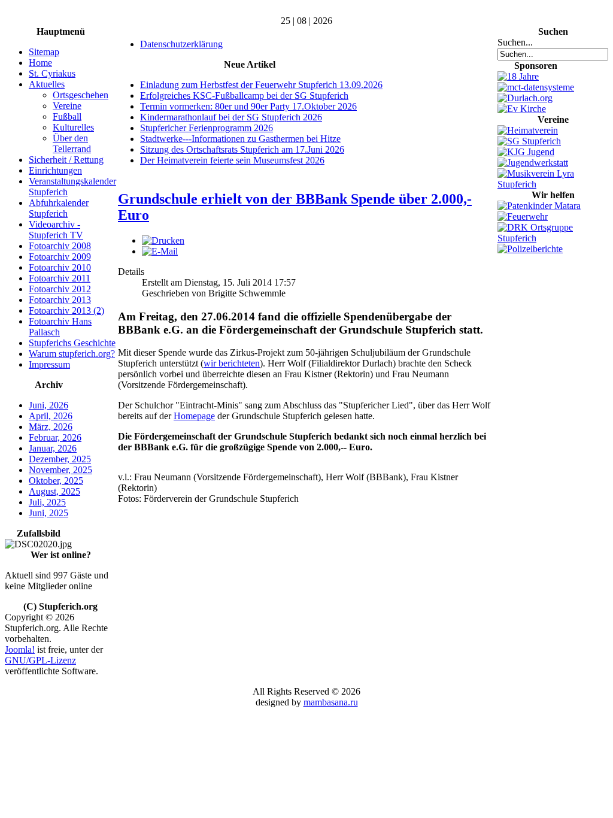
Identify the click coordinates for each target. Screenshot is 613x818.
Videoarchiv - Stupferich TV (56, 229)
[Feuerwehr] (522, 216)
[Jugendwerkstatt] (532, 162)
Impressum (49, 364)
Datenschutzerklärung (181, 44)
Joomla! (20, 649)
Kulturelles (73, 127)
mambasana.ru (331, 702)
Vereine (67, 106)
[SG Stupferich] (529, 141)
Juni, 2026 (48, 405)
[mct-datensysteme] (535, 87)
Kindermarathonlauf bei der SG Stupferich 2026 (231, 117)
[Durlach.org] (525, 98)
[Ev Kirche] (521, 109)
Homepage (194, 416)
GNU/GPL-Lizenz (40, 660)
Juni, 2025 (48, 513)
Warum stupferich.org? (72, 354)
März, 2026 (50, 427)
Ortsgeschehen (80, 95)
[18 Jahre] (518, 76)
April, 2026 (50, 416)
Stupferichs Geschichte (72, 343)
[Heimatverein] (527, 130)
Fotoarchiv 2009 (60, 257)
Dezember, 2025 (60, 459)
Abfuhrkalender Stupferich (59, 208)
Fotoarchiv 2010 (60, 267)
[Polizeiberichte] (530, 249)
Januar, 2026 (53, 448)
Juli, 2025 (47, 502)
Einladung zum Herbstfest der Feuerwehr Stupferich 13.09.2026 (261, 85)
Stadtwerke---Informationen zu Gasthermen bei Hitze (240, 139)
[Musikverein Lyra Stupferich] (552, 184)
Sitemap (44, 52)
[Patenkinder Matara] (539, 206)
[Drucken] (163, 240)
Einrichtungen (55, 170)
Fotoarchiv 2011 (59, 278)
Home (40, 62)
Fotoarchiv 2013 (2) (66, 310)
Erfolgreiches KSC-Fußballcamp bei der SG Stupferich (244, 95)
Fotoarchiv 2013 (60, 300)
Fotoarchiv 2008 (60, 246)
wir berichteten (232, 363)
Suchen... (515, 42)
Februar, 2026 (55, 437)
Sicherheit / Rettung (66, 159)
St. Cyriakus (52, 73)
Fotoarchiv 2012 (60, 289)
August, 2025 (54, 491)
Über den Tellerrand (72, 143)
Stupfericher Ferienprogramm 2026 (206, 128)
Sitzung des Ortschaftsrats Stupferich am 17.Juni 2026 (242, 149)
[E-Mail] (160, 251)
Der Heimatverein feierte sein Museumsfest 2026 (232, 160)
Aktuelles (47, 84)
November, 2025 (60, 470)
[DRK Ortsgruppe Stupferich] (552, 238)
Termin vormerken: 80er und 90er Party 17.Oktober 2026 (248, 106)
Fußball (67, 116)
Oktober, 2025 (56, 480)
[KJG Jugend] (525, 152)
